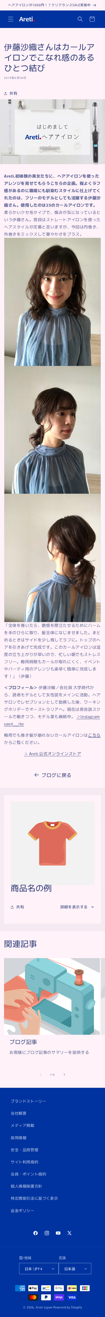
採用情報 (18, 1137)
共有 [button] (13, 93)
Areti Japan (44, 1307)
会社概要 (18, 1113)
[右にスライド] (64, 1075)
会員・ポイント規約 (28, 1174)
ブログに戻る (56, 774)
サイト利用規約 (24, 1161)
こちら (94, 735)
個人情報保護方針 (26, 1186)
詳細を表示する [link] (74, 906)
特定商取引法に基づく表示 (34, 1198)
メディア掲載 (22, 1125)
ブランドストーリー (28, 1101)
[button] (11, 19)
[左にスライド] (41, 1075)
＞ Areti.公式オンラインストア (52, 753)
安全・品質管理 (24, 1149)
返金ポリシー (22, 1210)
